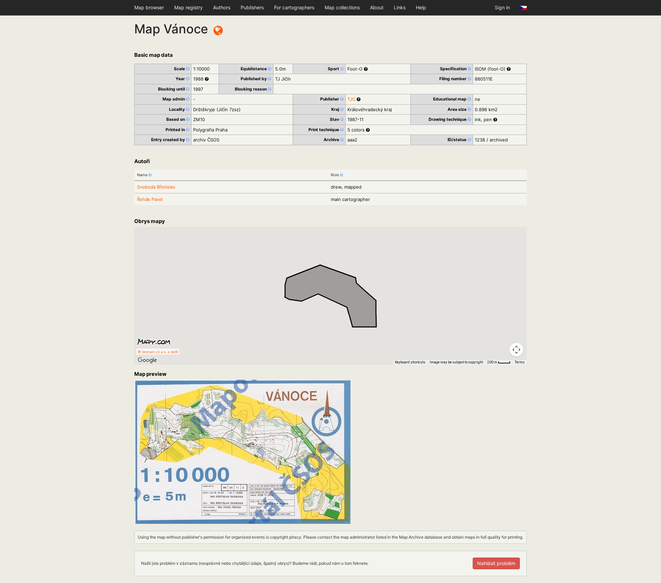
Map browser (149, 7)
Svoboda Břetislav (156, 187)
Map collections (342, 7)
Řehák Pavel (150, 199)
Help (421, 7)
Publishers (252, 7)
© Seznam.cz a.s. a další (158, 352)
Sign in (502, 7)
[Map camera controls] (516, 350)
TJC (351, 99)
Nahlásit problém (496, 563)
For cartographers (294, 7)
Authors (221, 7)
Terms (520, 362)
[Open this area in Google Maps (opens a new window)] (147, 360)
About (377, 7)
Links (400, 7)
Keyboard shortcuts (410, 362)
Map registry (188, 7)
